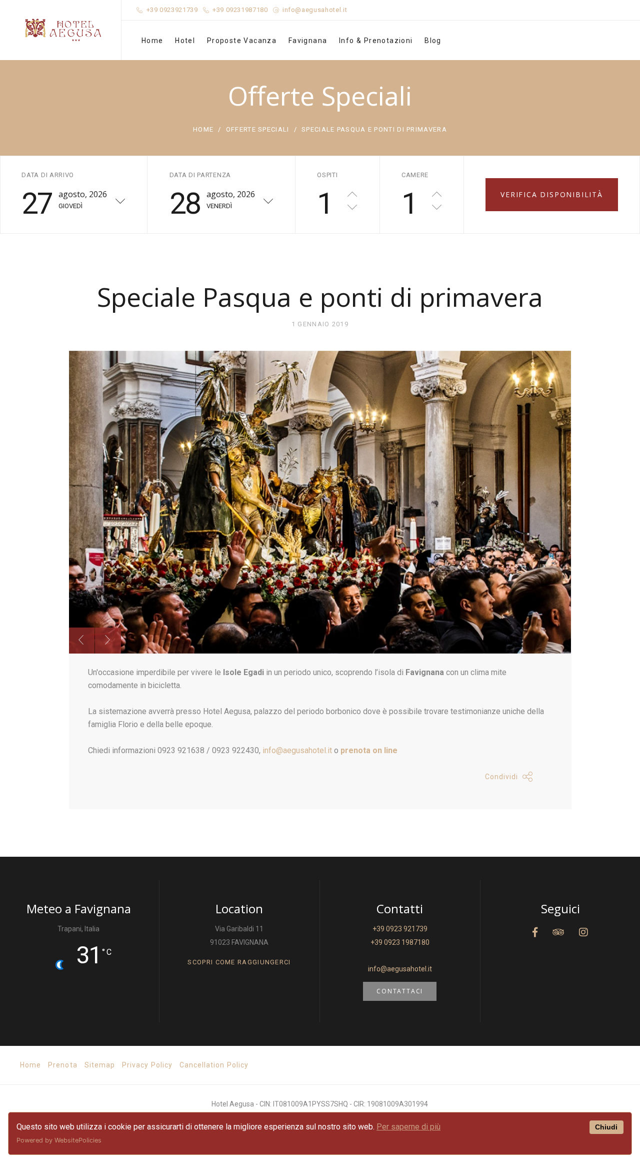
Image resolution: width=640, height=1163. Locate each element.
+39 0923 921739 (400, 929)
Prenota (62, 1065)
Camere (415, 175)
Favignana (308, 41)
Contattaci (399, 991)
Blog (433, 41)
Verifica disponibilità (551, 194)
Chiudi (606, 1127)
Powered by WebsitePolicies (59, 1140)
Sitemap (99, 1065)
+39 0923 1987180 (400, 942)
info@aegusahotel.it (314, 10)
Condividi (501, 777)
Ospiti (327, 175)
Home (153, 41)
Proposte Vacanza (241, 41)
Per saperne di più (408, 1126)
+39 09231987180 (240, 10)
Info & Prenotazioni (376, 41)
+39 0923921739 (172, 10)
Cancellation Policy (214, 1065)
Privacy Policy (147, 1065)
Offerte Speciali (258, 129)
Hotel (185, 41)
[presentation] (81, 641)
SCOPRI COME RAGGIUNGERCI (239, 962)
